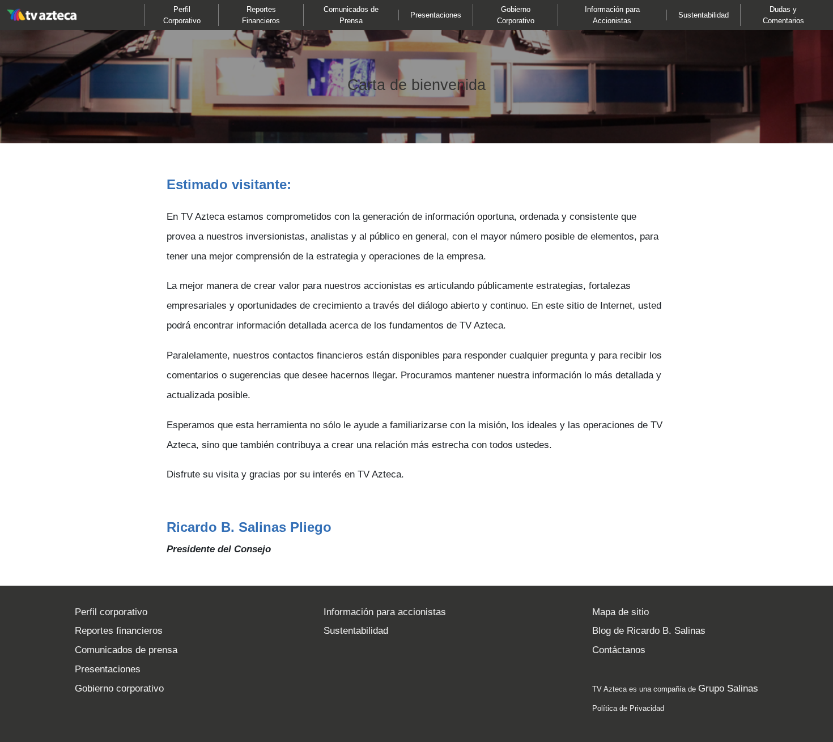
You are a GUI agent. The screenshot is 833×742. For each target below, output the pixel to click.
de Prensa (351, 15)
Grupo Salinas (728, 688)
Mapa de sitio (620, 612)
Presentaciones (108, 669)
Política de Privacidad (628, 708)
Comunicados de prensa (126, 650)
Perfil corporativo (111, 612)
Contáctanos (618, 650)
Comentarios (783, 15)
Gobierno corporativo (119, 688)
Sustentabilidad (356, 630)
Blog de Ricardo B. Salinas (649, 630)
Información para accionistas (385, 612)
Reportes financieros (119, 630)
